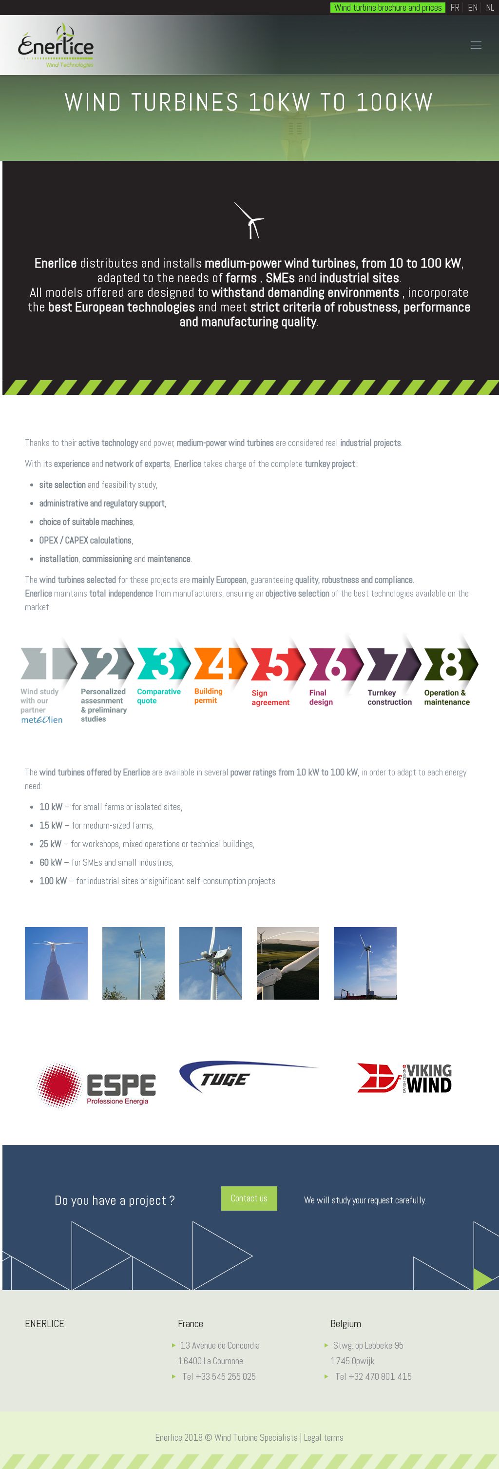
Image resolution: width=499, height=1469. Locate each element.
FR (455, 7)
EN (473, 7)
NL (490, 7)
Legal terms (324, 1437)
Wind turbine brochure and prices (388, 7)
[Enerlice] (56, 45)
